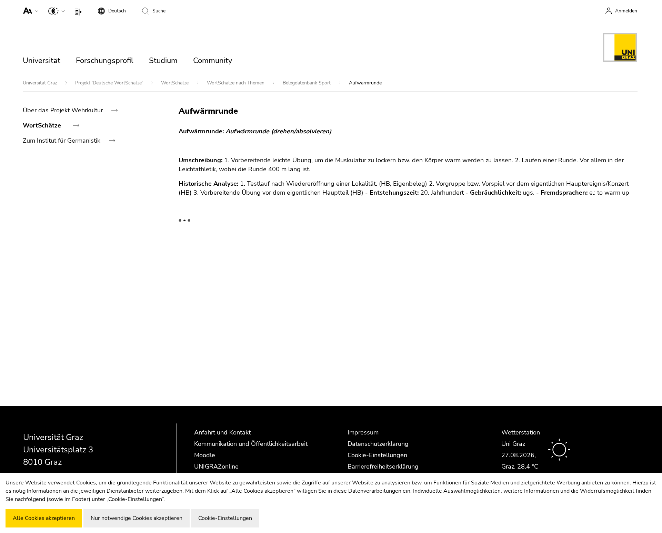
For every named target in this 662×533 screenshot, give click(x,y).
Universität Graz (40, 83)
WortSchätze (175, 83)
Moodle (204, 455)
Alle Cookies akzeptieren (44, 518)
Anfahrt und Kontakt (222, 432)
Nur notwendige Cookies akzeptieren (136, 518)
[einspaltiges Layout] (79, 10)
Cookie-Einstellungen (377, 455)
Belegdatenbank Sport (307, 83)
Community (212, 60)
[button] (29, 10)
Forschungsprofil (104, 60)
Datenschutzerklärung (378, 444)
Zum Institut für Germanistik (62, 140)
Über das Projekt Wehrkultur (63, 110)
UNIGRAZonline (216, 466)
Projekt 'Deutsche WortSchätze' (109, 83)
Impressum (363, 432)
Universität (41, 60)
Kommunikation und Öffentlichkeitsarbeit (251, 444)
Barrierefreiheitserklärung (383, 466)
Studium (163, 60)
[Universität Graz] (620, 48)
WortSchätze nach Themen (236, 83)
